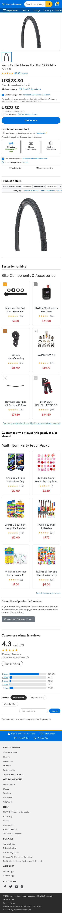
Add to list (16, 168)
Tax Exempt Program (12, 833)
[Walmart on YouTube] (16, 887)
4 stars (5, 677)
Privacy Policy (9, 848)
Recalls (6, 820)
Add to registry (46, 168)
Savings (36, 10)
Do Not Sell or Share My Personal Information (23, 861)
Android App (8, 875)
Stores (6, 788)
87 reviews (23, 73)
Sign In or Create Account (23, 733)
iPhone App (8, 871)
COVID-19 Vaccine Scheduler (16, 811)
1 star (5, 688)
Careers (6, 756)
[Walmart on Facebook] (5, 887)
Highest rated (37, 697)
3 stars (5, 681)
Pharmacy (7, 816)
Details (25, 162)
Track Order (23, 737)
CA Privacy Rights (11, 852)
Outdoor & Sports (30, 190)
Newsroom (8, 761)
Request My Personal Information (18, 856)
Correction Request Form (18, 619)
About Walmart (10, 752)
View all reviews (12, 663)
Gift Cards (7, 801)
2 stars (5, 684)
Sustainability (9, 770)
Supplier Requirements (13, 774)
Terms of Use (9, 843)
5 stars (5, 674)
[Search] (48, 4)
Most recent (18, 697)
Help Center (49, 733)
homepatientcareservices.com (36, 94)
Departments (12, 10)
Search (55, 710)
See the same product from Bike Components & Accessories (31, 423)
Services (26, 10)
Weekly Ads (43, 737)
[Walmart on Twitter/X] (10, 887)
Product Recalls (10, 829)
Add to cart (31, 120)
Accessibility (8, 825)
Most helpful (9, 704)
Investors (7, 765)
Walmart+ (7, 797)
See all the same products (48, 592)
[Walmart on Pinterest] (22, 887)
